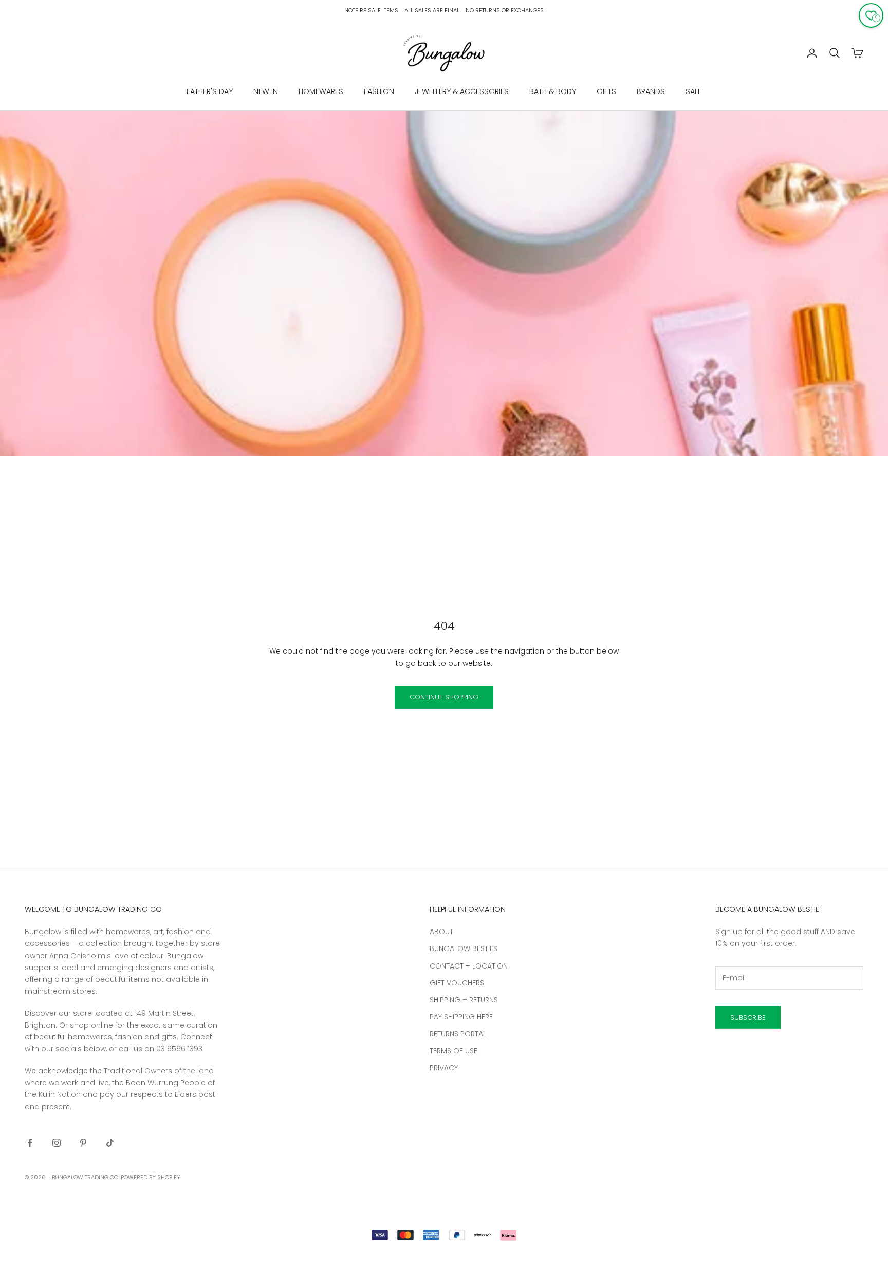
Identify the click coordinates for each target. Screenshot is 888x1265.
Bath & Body (552, 91)
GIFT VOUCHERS (457, 983)
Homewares (321, 91)
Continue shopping (444, 697)
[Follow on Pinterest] (83, 1143)
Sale (693, 91)
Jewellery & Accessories (462, 91)
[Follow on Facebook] (30, 1143)
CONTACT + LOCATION (469, 966)
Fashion (379, 91)
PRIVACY (444, 1068)
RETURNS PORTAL (458, 1034)
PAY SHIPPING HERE (461, 1017)
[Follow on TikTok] (110, 1143)
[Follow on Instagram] (56, 1143)
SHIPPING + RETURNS (464, 1000)
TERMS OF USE (453, 1051)
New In (265, 91)
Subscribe (748, 1017)
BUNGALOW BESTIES (463, 948)
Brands (651, 91)
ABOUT (441, 931)
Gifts (606, 91)
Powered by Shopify (150, 1177)
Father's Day (210, 91)
